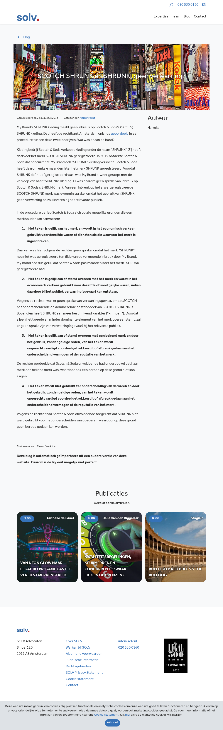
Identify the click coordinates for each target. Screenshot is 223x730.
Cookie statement (80, 679)
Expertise (161, 17)
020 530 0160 (187, 5)
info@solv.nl (127, 641)
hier (127, 715)
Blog (187, 17)
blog (26, 37)
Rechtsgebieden (78, 666)
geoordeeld (119, 134)
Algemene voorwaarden (84, 654)
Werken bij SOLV (78, 648)
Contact (200, 17)
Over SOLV (74, 641)
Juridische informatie (82, 660)
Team (176, 17)
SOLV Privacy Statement (84, 673)
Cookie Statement (106, 715)
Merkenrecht (87, 118)
